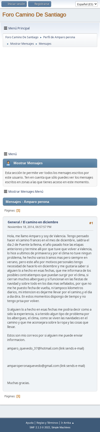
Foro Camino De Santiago (34, 14)
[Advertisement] (50, 97)
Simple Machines (60, 427)
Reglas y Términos (47, 422)
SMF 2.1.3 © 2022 (40, 427)
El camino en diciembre (40, 222)
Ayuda (29, 422)
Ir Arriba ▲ (67, 422)
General (14, 222)
